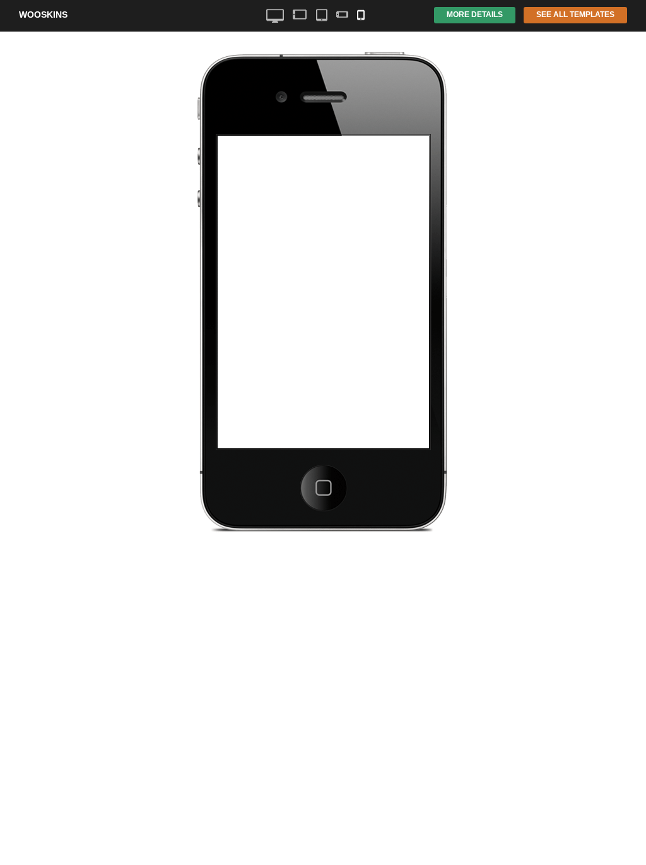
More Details (475, 14)
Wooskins (43, 14)
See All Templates (575, 14)
